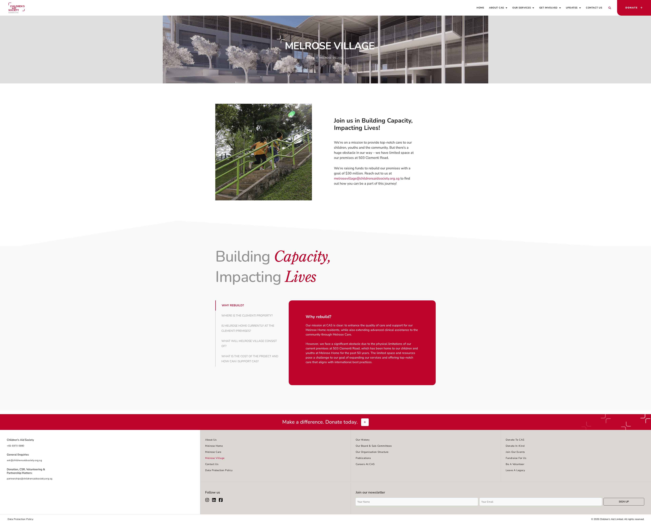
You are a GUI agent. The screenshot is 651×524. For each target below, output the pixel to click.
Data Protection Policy (219, 470)
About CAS (496, 7)
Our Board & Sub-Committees (374, 446)
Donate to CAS (515, 439)
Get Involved (548, 7)
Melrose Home (214, 446)
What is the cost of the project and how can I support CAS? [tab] (249, 358)
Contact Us (594, 7)
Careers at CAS (365, 464)
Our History (363, 439)
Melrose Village (215, 458)
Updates (572, 7)
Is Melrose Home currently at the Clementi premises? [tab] (247, 328)
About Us (210, 439)
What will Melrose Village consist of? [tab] (249, 343)
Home (480, 7)
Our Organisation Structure (372, 452)
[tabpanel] (362, 342)
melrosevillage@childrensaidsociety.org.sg (367, 178)
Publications (363, 458)
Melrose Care (213, 452)
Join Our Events (515, 452)
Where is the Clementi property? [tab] (247, 316)
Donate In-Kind (515, 446)
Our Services (521, 7)
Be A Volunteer (515, 464)
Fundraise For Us (516, 458)
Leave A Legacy (515, 470)
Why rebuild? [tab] (233, 305)
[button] (609, 8)
